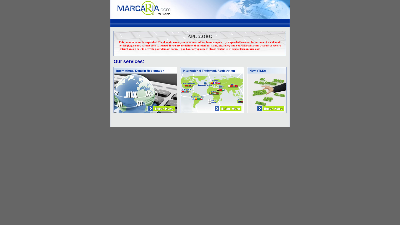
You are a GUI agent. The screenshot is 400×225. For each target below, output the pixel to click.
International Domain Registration (140, 70)
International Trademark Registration (209, 70)
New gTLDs (258, 70)
